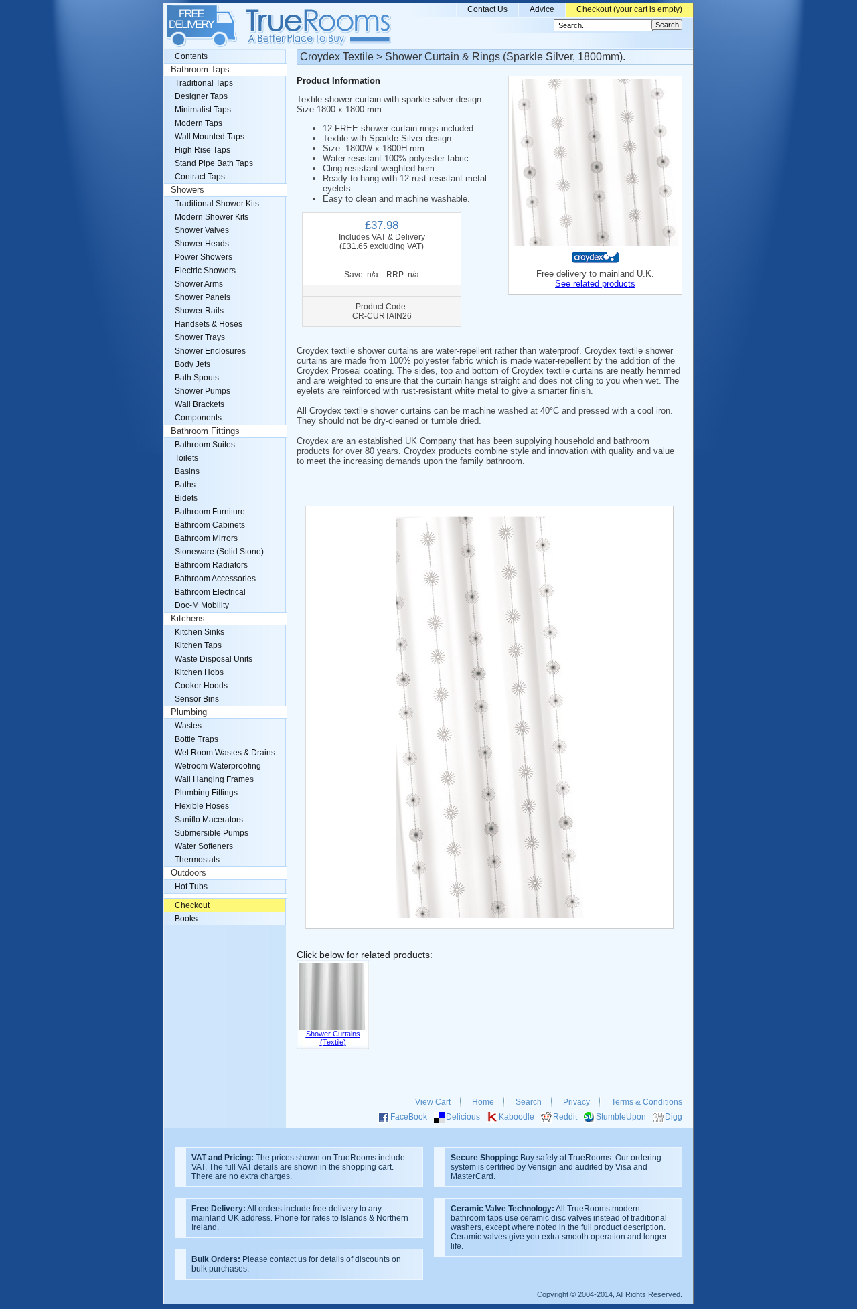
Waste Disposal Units (213, 659)
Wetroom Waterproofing (218, 766)
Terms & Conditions (646, 1102)
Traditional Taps (204, 83)
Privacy (576, 1102)
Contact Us (487, 9)
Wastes (188, 725)
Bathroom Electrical (210, 592)
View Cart (433, 1102)
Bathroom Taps (200, 69)
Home (483, 1102)
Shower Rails (199, 310)
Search (529, 1102)
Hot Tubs (191, 886)
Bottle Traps (196, 739)
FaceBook (408, 1117)
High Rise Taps (202, 150)
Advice (542, 9)
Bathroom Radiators (211, 565)
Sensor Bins (197, 699)
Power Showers (203, 257)
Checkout (192, 905)
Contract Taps (200, 176)
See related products (595, 284)
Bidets (186, 498)
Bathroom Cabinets (210, 525)
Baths (185, 484)
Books (186, 918)
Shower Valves (202, 230)
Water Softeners (204, 846)
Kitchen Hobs (199, 672)
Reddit (565, 1117)
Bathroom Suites (205, 444)
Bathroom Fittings (205, 431)
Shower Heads (202, 243)
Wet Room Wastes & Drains (225, 752)
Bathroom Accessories (215, 578)
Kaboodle (516, 1117)
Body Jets (192, 364)
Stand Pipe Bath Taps (214, 163)
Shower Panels (202, 297)
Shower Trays (200, 337)
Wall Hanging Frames (214, 779)
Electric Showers (205, 270)
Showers (187, 190)
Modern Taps (198, 123)
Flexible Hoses (202, 806)
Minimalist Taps (203, 109)
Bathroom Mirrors (206, 538)
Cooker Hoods (201, 685)
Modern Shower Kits (211, 217)
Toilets (186, 458)
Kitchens (188, 618)
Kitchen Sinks (199, 632)
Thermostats (197, 859)
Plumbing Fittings (206, 792)
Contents (191, 56)
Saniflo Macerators (209, 819)
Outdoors (188, 873)
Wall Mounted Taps (209, 136)
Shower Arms (199, 284)
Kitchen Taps (198, 645)
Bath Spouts (197, 377)
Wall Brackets (199, 404)
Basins (187, 471)
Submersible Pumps (211, 833)
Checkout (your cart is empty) (629, 9)
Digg (673, 1117)
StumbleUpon (621, 1117)
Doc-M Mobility (202, 605)
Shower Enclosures (210, 351)
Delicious (463, 1117)
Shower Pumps (202, 391)
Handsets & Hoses (208, 324)
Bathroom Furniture (210, 511)
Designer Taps (201, 96)
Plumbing (189, 712)
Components (198, 417)
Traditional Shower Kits (217, 203)
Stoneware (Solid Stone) (219, 551)
